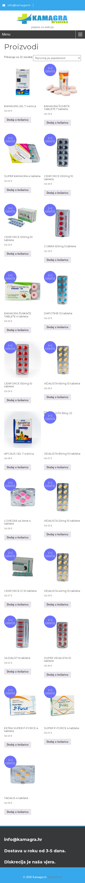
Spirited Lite (55, 877)
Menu (6, 34)
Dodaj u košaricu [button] (17, 119)
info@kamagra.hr (19, 5)
